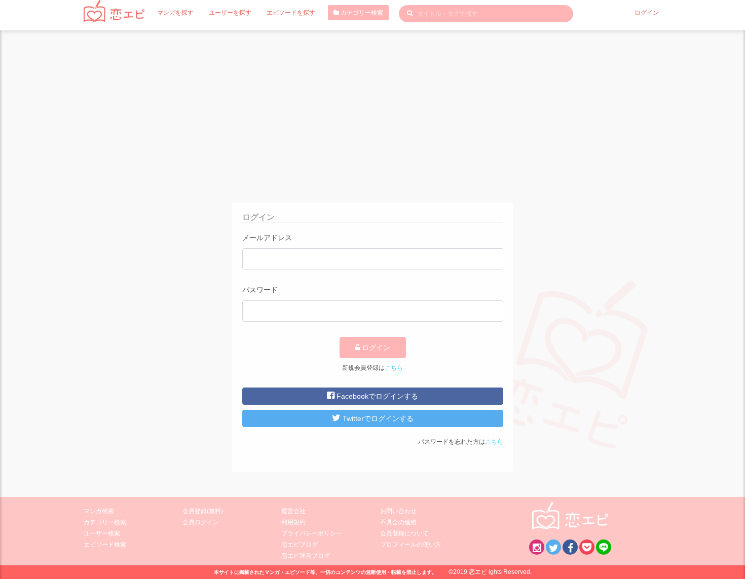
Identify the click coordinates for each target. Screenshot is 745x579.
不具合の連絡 (398, 522)
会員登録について (404, 533)
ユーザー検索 (102, 533)
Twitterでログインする (377, 418)
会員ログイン (200, 522)
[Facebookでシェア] (570, 547)
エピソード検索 (105, 544)
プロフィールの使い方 (410, 544)
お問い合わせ (398, 511)
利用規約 (293, 522)
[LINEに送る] (603, 547)
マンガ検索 (99, 511)
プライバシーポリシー (311, 533)
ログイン (647, 12)
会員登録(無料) (202, 511)
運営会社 (293, 511)
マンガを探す (175, 12)
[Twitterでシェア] (553, 547)
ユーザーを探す (230, 12)
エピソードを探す (291, 12)
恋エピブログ (299, 544)
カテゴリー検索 (361, 12)
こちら (394, 367)
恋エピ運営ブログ (305, 555)
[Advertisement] (372, 106)
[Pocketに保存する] (586, 547)
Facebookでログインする (376, 396)
